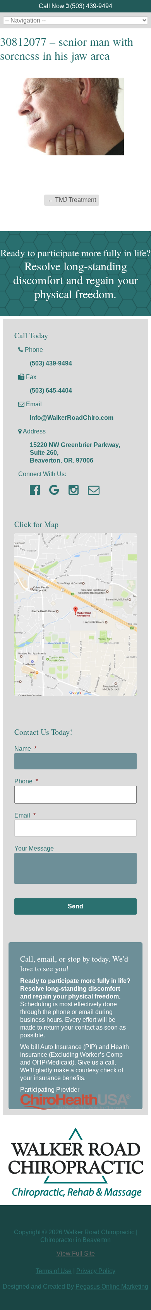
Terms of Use (54, 1271)
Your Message (34, 848)
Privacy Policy (95, 1271)
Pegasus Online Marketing (112, 1286)
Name (25, 748)
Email (25, 815)
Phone (26, 781)
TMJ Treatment (71, 200)
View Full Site (76, 1253)
